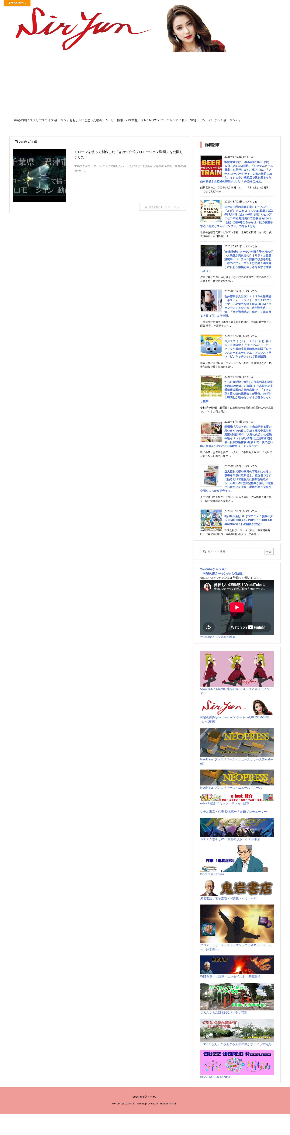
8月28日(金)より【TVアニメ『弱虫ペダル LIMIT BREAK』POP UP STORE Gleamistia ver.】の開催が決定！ (248, 520)
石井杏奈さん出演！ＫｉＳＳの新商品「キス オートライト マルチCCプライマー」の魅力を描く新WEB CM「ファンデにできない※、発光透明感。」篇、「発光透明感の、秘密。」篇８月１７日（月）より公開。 (236, 305)
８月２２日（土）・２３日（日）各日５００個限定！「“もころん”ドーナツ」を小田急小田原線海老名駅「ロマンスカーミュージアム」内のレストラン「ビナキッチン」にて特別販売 (247, 348)
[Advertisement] (145, 86)
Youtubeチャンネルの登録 (218, 637)
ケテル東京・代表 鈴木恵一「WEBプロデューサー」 (235, 811)
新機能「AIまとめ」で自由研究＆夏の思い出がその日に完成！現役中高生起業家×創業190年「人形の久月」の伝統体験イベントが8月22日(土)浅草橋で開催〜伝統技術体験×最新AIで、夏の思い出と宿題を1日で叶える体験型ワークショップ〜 (236, 436)
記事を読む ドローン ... (162, 207)
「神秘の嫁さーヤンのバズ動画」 (222, 573)
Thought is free (168, 1103)
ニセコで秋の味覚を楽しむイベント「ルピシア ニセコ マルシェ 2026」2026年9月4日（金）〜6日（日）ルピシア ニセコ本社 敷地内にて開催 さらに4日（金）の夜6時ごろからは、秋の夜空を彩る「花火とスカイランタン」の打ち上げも (236, 216)
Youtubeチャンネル (213, 569)
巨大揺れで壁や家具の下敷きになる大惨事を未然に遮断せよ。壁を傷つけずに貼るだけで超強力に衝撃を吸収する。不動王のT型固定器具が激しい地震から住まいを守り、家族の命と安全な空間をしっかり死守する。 (236, 481)
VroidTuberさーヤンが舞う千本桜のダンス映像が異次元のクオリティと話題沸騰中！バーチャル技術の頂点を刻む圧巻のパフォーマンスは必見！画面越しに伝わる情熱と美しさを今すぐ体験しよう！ (236, 261)
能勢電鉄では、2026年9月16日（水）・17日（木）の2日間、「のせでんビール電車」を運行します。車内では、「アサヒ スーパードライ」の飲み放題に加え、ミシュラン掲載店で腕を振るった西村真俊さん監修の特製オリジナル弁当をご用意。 (236, 171)
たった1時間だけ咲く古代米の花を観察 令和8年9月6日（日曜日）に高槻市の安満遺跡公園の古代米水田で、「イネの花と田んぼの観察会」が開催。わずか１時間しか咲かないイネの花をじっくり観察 (236, 391)
